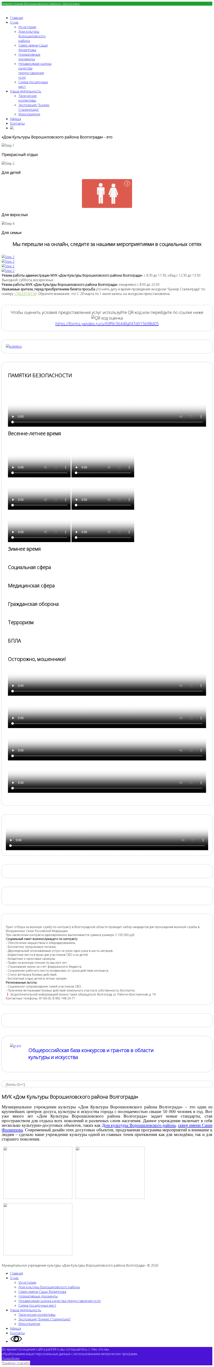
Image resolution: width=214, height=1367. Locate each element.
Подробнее (11, 1358)
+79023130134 (25, 293)
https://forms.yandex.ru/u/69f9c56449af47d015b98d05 (107, 323)
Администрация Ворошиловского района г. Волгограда (40, 4)
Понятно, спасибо (16, 1363)
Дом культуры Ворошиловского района (139, 1125)
